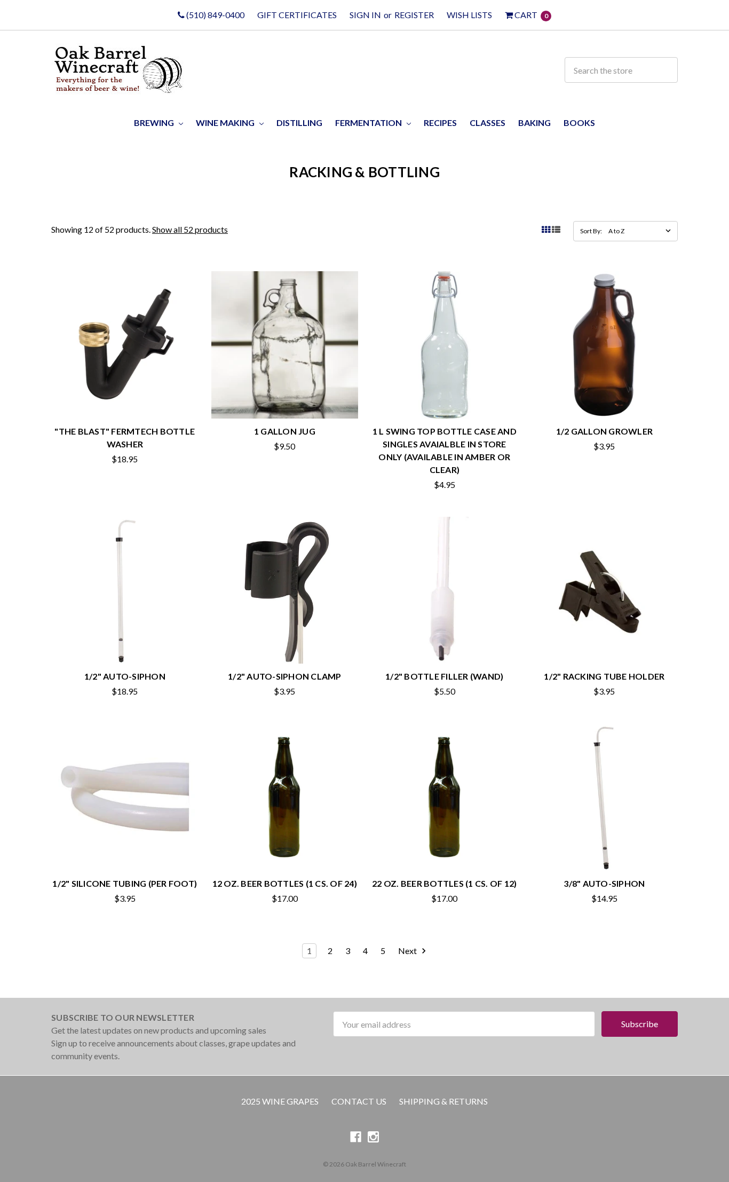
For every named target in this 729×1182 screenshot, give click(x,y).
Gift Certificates (297, 15)
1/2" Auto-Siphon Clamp (285, 676)
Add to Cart (125, 396)
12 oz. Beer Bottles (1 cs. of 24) (284, 883)
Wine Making (226, 122)
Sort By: (591, 231)
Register (414, 15)
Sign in (365, 15)
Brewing (155, 122)
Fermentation (369, 122)
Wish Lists (469, 15)
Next (408, 950)
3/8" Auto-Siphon (604, 883)
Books (579, 122)
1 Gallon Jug (284, 431)
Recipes (440, 122)
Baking (534, 122)
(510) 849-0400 (214, 15)
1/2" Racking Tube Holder (604, 676)
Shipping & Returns (443, 1101)
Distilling (299, 122)
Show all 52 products (190, 229)
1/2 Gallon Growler (604, 431)
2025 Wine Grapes (280, 1101)
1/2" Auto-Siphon (124, 676)
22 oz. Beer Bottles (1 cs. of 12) (444, 883)
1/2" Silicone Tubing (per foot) (124, 883)
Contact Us (358, 1101)
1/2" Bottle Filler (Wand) (444, 676)
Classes (487, 122)
